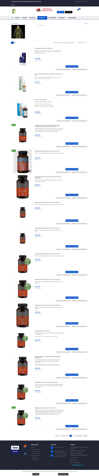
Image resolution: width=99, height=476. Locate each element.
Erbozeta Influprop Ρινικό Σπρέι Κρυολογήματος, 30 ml (49, 74)
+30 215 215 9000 (79, 447)
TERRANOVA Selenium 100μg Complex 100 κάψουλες (47, 202)
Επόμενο (79, 435)
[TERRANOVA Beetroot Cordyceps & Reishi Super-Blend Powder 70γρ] (23, 355)
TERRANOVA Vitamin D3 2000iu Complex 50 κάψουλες (47, 305)
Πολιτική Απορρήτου (36, 453)
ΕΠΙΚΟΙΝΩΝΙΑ (72, 18)
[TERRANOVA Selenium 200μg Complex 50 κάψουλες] (23, 227)
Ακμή (85, 23)
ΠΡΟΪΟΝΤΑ (42, 18)
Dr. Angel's (32, 18)
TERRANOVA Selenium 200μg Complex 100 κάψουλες (47, 254)
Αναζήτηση (60, 12)
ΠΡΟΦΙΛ (24, 18)
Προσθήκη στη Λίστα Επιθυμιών (63, 69)
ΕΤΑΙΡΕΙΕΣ (62, 18)
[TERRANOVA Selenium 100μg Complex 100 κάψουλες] (23, 201)
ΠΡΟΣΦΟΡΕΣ (52, 18)
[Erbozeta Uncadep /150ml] (23, 98)
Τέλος (85, 435)
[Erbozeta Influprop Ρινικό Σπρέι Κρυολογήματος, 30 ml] (23, 72)
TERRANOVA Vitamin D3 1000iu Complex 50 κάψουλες (47, 279)
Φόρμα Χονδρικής (35, 459)
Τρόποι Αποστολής (36, 449)
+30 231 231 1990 (81, 450)
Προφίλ (33, 447)
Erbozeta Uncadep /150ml (41, 99)
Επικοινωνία (34, 457)
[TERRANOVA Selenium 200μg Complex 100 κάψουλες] (23, 252)
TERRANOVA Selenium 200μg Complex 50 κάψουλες (47, 228)
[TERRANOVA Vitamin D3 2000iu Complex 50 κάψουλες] (23, 304)
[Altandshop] (13, 11)
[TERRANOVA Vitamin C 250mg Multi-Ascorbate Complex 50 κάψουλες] (23, 175)
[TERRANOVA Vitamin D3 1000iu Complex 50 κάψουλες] (23, 278)
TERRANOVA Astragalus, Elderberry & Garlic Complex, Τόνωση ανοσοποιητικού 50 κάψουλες (47, 126)
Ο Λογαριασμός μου (78, 1)
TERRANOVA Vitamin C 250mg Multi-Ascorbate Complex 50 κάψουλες (48, 177)
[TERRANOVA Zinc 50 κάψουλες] (23, 329)
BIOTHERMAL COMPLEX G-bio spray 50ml (44, 48)
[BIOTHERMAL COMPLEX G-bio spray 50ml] (23, 47)
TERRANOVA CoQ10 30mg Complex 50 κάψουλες (46, 382)
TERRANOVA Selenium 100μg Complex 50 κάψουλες (47, 151)
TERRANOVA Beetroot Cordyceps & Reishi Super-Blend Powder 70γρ (47, 357)
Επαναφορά (69, 12)
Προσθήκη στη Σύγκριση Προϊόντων (79, 69)
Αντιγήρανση (15, 23)
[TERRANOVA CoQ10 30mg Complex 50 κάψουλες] (23, 381)
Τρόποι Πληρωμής (35, 451)
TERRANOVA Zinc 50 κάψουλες (42, 331)
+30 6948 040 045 (78, 453)
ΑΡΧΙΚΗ (17, 18)
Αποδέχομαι (35, 474)
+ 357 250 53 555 (79, 452)
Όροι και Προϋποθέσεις (36, 455)
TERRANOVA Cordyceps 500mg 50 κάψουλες (45, 408)
